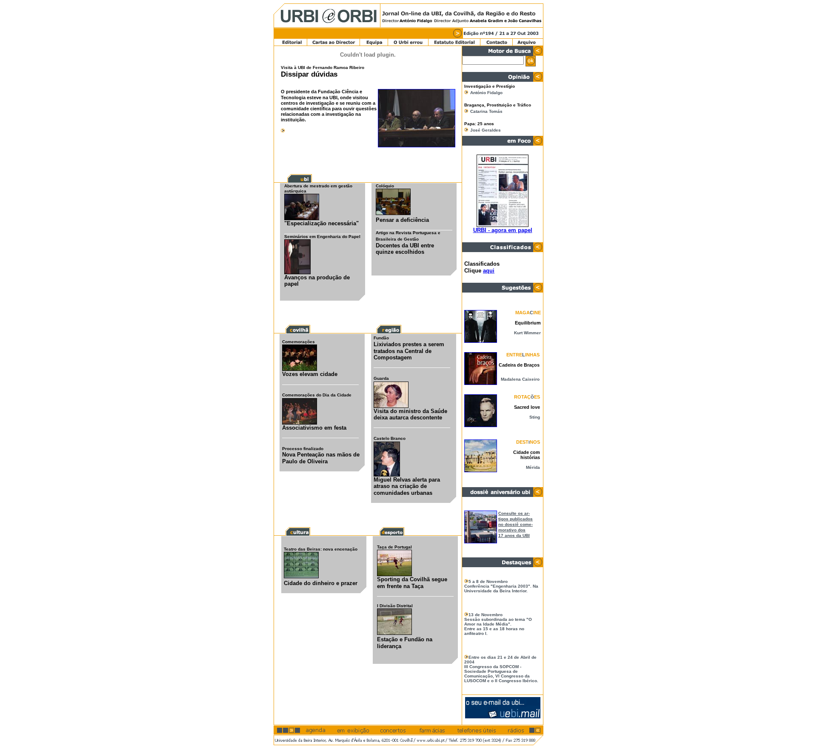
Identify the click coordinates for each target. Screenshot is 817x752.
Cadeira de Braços (519, 364)
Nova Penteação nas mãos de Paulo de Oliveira (321, 458)
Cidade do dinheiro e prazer (320, 583)
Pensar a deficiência (402, 220)
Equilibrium (528, 322)
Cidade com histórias (526, 455)
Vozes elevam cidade (309, 374)
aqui (488, 270)
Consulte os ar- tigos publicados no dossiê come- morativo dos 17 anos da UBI (515, 524)
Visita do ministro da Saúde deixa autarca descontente (410, 414)
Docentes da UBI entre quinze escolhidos (405, 248)
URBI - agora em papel (502, 230)
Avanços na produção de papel (317, 280)
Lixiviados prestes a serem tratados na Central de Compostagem (409, 351)
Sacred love (527, 407)
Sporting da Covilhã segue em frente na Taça (412, 582)
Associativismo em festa (314, 428)
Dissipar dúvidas (309, 74)
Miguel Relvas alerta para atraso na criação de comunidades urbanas (407, 486)
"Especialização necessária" (321, 223)
